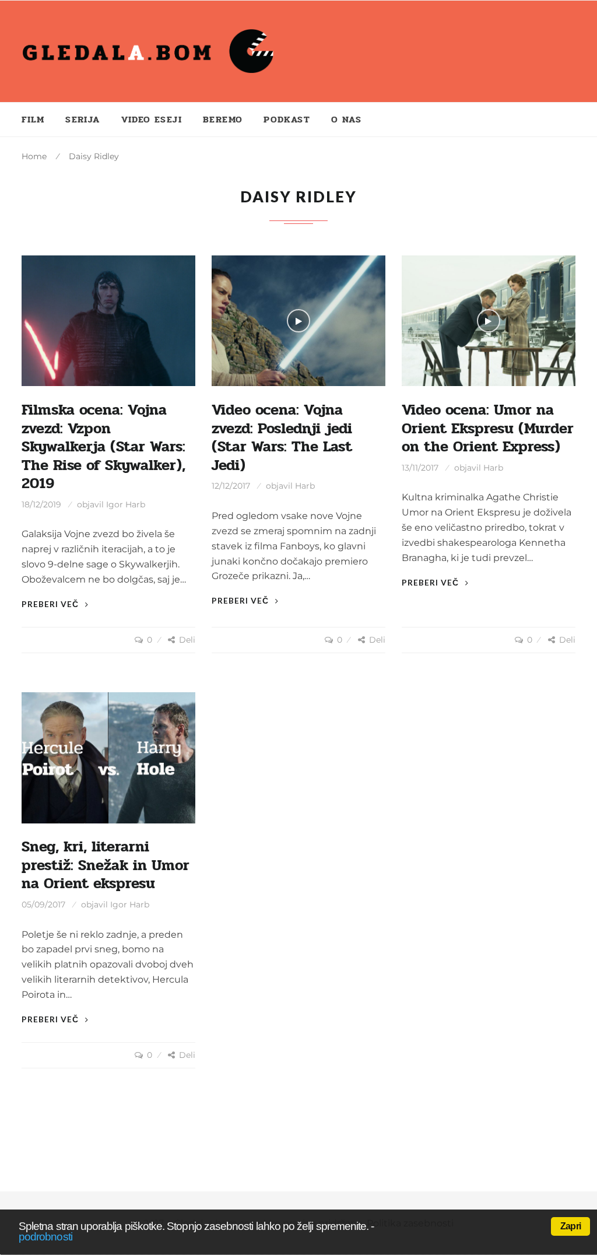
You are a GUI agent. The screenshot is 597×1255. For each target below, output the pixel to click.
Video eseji (151, 119)
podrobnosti (45, 1237)
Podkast (287, 119)
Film (33, 119)
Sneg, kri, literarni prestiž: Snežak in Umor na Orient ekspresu (105, 865)
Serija (82, 119)
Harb (305, 486)
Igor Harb (125, 504)
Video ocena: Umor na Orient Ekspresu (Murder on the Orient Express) (488, 428)
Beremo (223, 119)
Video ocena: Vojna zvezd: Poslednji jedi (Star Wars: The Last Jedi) (282, 437)
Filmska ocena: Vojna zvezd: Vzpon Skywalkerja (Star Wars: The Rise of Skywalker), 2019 (103, 446)
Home (34, 156)
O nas (346, 119)
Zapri (570, 1226)
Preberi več (51, 604)
